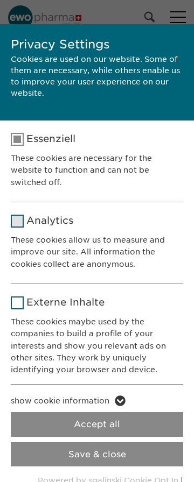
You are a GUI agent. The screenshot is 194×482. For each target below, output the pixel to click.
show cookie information (60, 400)
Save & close (97, 454)
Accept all (97, 424)
